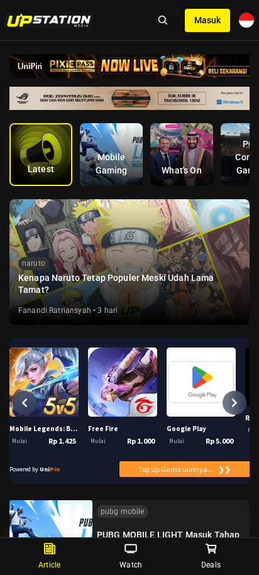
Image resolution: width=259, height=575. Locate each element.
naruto (33, 263)
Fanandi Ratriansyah (54, 310)
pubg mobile (123, 511)
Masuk (207, 20)
